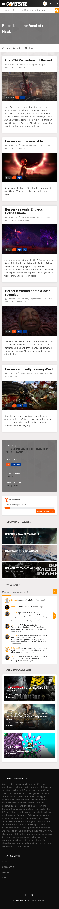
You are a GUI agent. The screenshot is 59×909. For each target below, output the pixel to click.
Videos (19, 48)
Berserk (43, 416)
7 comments (19, 148)
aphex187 (15, 606)
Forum (5, 878)
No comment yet (21, 220)
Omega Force (12, 485)
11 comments (20, 301)
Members (6, 592)
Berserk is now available (24, 141)
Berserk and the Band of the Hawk (20, 188)
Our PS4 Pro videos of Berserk (29, 60)
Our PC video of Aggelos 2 (20, 747)
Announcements (21, 592)
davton (10, 64)
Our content (8, 867)
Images (32, 48)
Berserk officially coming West (29, 369)
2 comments (19, 67)
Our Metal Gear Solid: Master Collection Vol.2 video (26, 689)
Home (6, 10)
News (8, 48)
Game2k (11, 145)
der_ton (14, 600)
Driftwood (15, 648)
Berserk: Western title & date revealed (27, 293)
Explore (5, 872)
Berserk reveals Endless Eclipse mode (24, 211)
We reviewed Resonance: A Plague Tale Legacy (26, 717)
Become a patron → (45, 511)
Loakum (14, 612)
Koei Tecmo (11, 476)
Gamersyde (21, 900)
